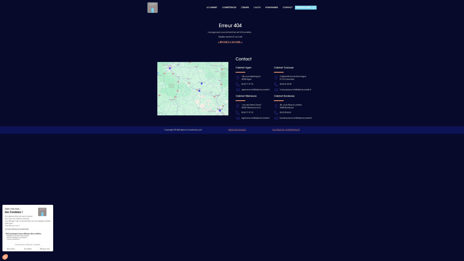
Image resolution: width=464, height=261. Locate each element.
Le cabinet (212, 7)
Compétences (229, 7)
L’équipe (245, 7)
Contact (288, 7)
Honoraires (271, 7)
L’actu (257, 7)
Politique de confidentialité (286, 130)
